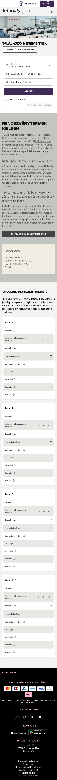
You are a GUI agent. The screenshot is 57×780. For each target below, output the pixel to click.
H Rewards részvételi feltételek (28, 767)
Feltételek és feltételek (28, 775)
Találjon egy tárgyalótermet (28, 234)
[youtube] (40, 717)
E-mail (7, 267)
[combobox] (28, 65)
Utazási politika (28, 773)
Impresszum (28, 764)
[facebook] (17, 717)
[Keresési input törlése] (49, 65)
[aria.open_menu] (51, 11)
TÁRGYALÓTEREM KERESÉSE (19, 49)
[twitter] (32, 717)
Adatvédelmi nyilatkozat (28, 761)
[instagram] (24, 717)
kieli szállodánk (43, 141)
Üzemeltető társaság (28, 770)
